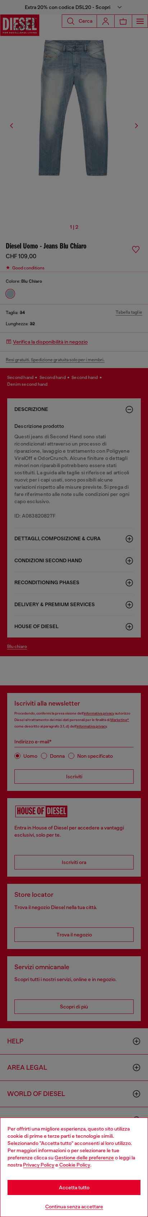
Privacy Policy (38, 1165)
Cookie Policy (74, 1165)
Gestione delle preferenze (84, 1157)
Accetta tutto (74, 1187)
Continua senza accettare (74, 1206)
